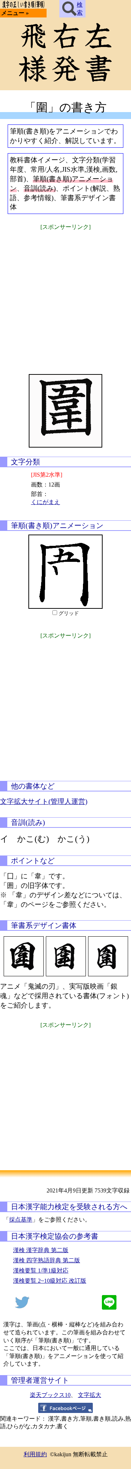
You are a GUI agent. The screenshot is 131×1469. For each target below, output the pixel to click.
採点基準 (20, 1219)
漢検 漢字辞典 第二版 (40, 1250)
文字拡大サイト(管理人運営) (43, 801)
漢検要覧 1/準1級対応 (40, 1270)
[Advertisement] (65, 297)
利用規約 (35, 1454)
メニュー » (15, 13)
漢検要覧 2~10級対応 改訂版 (49, 1281)
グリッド (69, 613)
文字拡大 (89, 1395)
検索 (80, 8)
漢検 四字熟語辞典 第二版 (46, 1260)
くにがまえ (45, 502)
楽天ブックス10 (50, 1395)
